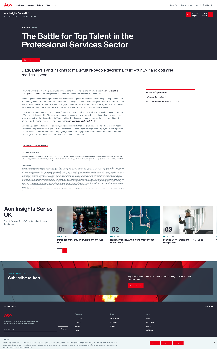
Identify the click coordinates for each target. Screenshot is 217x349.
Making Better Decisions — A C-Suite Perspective (183, 241)
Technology (150, 322)
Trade (148, 318)
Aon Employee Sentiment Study (81, 121)
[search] (54, 5)
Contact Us (173, 5)
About (48, 5)
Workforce (149, 330)
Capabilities (20, 5)
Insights (40, 5)
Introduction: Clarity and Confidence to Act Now (80, 241)
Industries (30, 5)
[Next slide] (65, 251)
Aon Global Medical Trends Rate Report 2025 (35, 146)
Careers (183, 5)
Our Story (78, 318)
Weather (148, 326)
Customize (155, 343)
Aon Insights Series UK (16, 13)
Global (209, 5)
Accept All (178, 343)
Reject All (166, 343)
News (196, 5)
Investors (190, 5)
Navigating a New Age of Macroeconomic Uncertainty (132, 241)
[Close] (214, 342)
